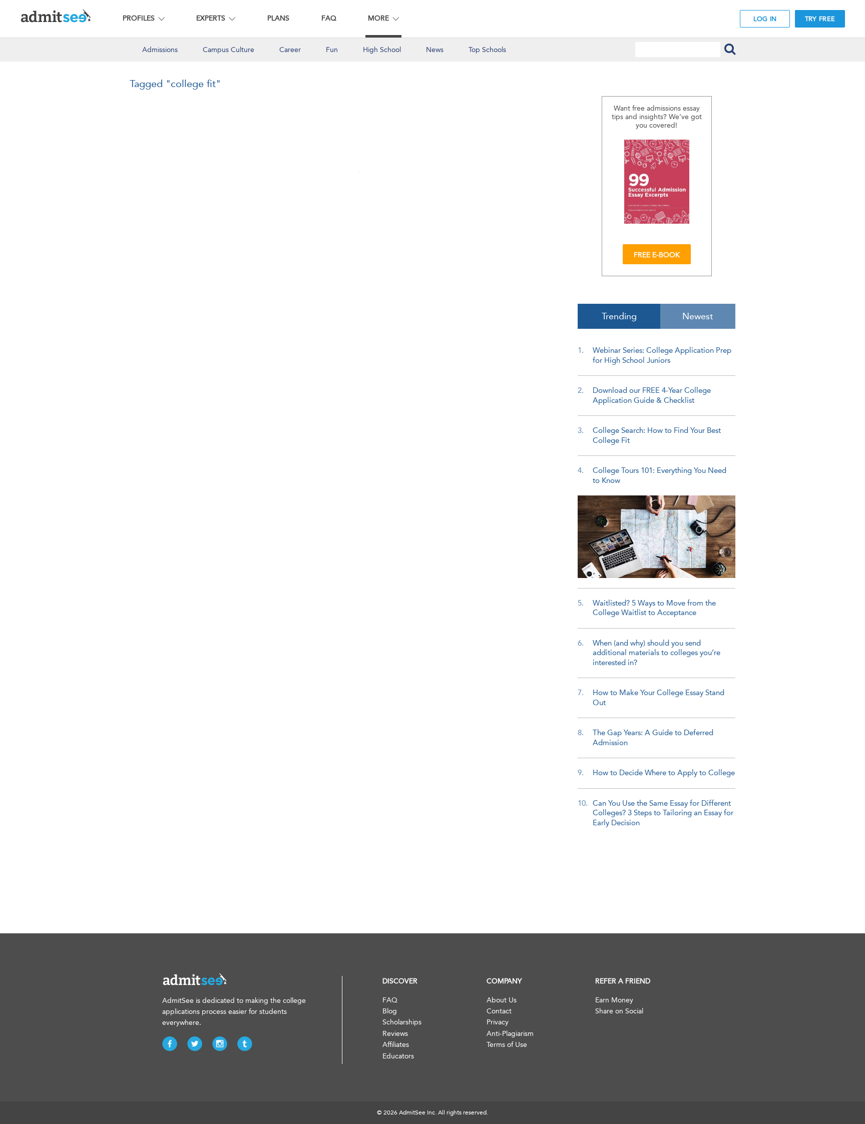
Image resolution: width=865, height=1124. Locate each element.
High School (382, 50)
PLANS (278, 18)
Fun (332, 50)
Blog (389, 1011)
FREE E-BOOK (657, 255)
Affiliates (395, 1044)
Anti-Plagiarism (510, 1033)
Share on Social (619, 1011)
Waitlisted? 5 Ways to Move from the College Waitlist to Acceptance (654, 608)
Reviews (395, 1033)
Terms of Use (507, 1044)
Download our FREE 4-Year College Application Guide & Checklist (652, 395)
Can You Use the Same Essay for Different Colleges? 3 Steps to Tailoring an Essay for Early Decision (663, 813)
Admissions (160, 50)
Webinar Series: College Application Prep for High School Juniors (662, 355)
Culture (228, 50)
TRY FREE (820, 19)
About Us (502, 1000)
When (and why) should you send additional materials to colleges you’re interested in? (656, 653)
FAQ (328, 18)
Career (290, 50)
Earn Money (614, 1000)
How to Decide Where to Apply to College (664, 772)
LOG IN (765, 19)
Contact (499, 1011)
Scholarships (401, 1022)
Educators (398, 1056)
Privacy (498, 1022)
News (435, 50)
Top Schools (487, 50)
